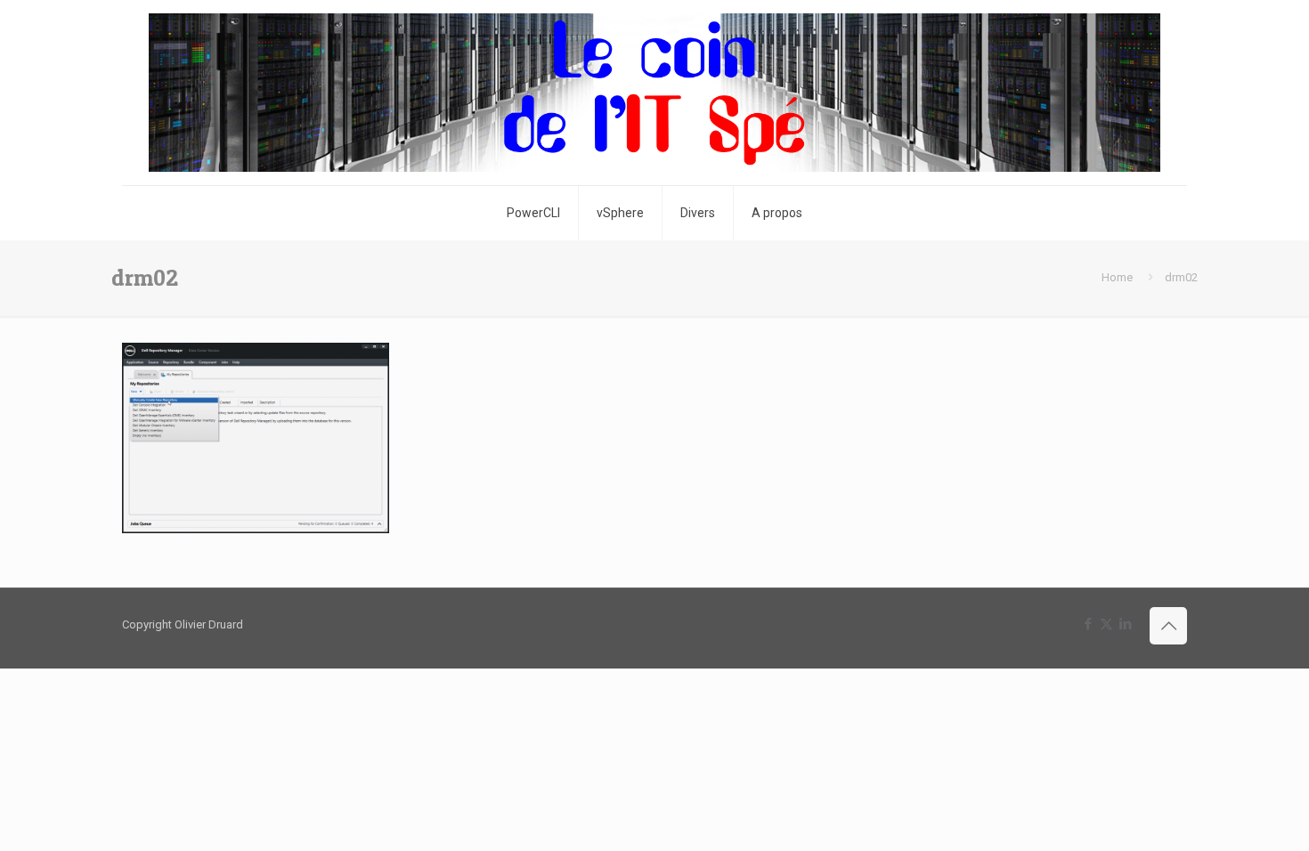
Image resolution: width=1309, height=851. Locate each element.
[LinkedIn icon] (1125, 624)
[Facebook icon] (1087, 624)
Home (1117, 277)
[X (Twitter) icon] (1106, 624)
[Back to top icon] (1168, 625)
